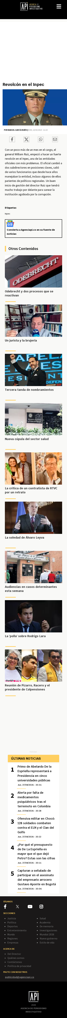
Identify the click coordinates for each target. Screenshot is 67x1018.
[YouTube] (34, 907)
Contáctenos (14, 962)
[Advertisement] (33, 53)
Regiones (12, 938)
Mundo (11, 934)
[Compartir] (12, 139)
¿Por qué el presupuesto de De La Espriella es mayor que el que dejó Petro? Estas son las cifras (36, 853)
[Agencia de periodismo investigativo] (33, 6)
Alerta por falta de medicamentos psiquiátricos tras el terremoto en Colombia (34, 801)
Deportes (12, 926)
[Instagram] (45, 907)
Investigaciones (48, 930)
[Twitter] (21, 906)
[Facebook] (10, 907)
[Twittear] (26, 141)
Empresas (12, 942)
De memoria (46, 926)
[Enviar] (41, 139)
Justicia (11, 918)
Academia (45, 922)
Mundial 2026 (47, 934)
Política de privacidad (19, 966)
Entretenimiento (17, 930)
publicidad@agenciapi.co (19, 977)
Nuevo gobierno (48, 938)
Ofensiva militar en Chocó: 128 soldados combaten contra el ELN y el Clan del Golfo (36, 827)
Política (11, 922)
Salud (43, 918)
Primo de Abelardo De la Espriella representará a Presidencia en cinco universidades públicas (34, 775)
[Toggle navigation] (64, 4)
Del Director (14, 953)
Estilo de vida (47, 942)
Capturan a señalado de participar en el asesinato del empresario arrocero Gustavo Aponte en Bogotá (37, 879)
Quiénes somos (15, 957)
